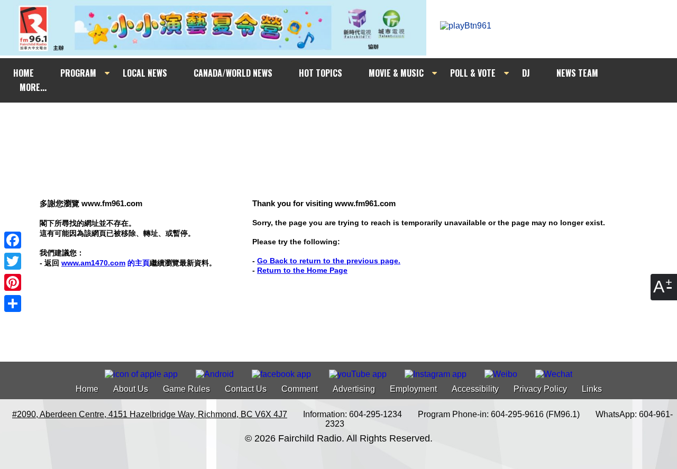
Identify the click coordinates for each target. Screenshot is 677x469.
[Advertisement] (348, 122)
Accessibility (475, 388)
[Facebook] (12, 240)
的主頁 (105, 263)
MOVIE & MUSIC (396, 73)
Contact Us (246, 388)
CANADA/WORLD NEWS (233, 73)
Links (592, 388)
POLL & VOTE (473, 73)
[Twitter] (12, 261)
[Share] (12, 303)
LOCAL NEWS (145, 73)
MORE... (33, 87)
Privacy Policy (540, 388)
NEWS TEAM (577, 73)
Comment (299, 388)
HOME (23, 73)
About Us (130, 388)
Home (87, 388)
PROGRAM (78, 73)
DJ (526, 73)
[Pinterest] (12, 282)
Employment (413, 388)
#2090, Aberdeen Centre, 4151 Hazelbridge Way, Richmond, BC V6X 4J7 (149, 414)
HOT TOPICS (320, 73)
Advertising (354, 388)
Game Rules (186, 388)
